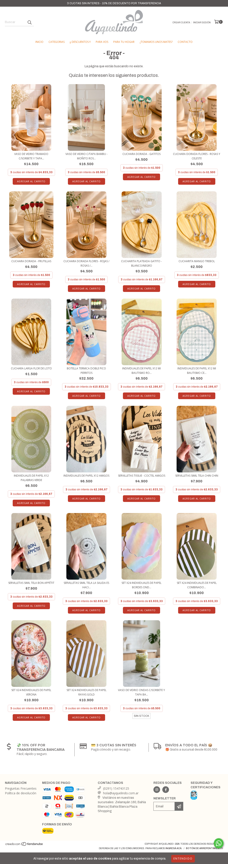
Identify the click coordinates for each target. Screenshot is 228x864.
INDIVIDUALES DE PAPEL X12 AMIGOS (86, 476)
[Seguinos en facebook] (165, 789)
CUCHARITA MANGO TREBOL (197, 261)
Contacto (185, 42)
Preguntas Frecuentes (21, 788)
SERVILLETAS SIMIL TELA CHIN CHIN (196, 476)
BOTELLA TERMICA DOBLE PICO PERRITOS (86, 371)
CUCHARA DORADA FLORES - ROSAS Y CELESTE (196, 156)
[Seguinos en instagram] (156, 789)
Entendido (183, 858)
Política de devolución (20, 793)
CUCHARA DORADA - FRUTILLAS (31, 261)
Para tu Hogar (123, 42)
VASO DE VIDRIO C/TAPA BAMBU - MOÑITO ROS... (86, 156)
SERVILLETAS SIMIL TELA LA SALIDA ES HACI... (86, 585)
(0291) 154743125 (116, 788)
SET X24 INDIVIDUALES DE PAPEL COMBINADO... (197, 585)
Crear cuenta (181, 22)
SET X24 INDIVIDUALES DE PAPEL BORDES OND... (141, 585)
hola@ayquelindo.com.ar (120, 793)
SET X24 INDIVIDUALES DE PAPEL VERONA (31, 692)
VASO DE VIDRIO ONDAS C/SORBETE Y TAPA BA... (141, 692)
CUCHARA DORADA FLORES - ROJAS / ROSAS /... (86, 263)
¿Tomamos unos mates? (156, 42)
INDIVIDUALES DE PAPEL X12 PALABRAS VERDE (31, 478)
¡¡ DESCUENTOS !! (80, 42)
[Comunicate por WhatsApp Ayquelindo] (219, 843)
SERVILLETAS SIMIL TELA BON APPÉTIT (31, 583)
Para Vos (102, 42)
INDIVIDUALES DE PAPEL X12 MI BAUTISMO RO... (141, 371)
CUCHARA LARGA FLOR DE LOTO (31, 368)
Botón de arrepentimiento (204, 848)
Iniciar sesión (202, 22)
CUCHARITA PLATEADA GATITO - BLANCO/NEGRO (141, 263)
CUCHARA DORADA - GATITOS (141, 154)
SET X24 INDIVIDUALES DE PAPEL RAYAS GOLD (86, 692)
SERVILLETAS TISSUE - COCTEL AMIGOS (141, 476)
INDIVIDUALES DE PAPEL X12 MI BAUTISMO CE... (196, 371)
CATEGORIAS (57, 42)
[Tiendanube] (24, 845)
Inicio (39, 42)
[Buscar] (29, 22)
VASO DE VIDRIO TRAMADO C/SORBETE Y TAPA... (31, 156)
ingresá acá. (173, 848)
